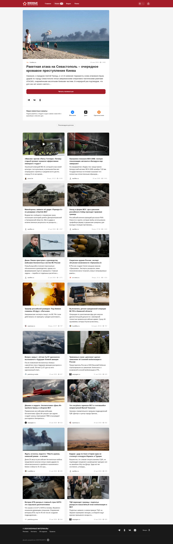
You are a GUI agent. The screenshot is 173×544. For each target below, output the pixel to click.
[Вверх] (146, 530)
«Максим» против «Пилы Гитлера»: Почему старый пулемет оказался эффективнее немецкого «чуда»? (43, 161)
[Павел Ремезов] (70, 229)
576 (106, 471)
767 (106, 326)
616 (61, 422)
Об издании (43, 531)
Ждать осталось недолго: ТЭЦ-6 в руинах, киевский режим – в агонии (42, 455)
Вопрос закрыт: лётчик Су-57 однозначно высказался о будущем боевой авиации (42, 358)
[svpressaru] (26, 326)
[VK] (130, 530)
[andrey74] (28, 62)
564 (61, 519)
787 (61, 326)
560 (106, 519)
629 (106, 374)
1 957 (61, 229)
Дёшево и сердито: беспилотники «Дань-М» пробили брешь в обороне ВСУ (43, 407)
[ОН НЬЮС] (70, 277)
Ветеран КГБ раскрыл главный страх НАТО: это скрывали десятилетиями (43, 503)
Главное (48, 3)
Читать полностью (66, 91)
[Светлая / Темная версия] (141, 4)
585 (61, 471)
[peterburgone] (26, 422)
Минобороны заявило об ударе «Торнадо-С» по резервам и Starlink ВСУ (43, 211)
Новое (59, 3)
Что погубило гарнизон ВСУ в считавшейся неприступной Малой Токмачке (87, 407)
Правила (52, 531)
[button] (28, 100)
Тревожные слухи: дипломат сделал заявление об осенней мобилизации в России (85, 359)
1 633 (105, 229)
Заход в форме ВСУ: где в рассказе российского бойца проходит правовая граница (85, 212)
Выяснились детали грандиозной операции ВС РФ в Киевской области (87, 310)
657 (61, 374)
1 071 (61, 277)
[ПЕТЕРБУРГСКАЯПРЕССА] (26, 519)
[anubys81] (26, 178)
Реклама (25, 531)
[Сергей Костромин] (70, 178)
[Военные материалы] (30, 4)
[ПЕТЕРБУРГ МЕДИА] (26, 374)
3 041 (105, 178)
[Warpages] (70, 374)
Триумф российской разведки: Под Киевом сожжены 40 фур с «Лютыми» (43, 310)
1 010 (105, 277)
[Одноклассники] (125, 530)
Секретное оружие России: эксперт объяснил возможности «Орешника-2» (85, 261)
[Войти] (148, 4)
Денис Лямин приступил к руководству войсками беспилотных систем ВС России (42, 261)
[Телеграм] (119, 530)
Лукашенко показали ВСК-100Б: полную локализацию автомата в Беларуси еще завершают (86, 161)
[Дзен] (135, 530)
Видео (68, 3)
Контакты (34, 531)
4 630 (61, 178)
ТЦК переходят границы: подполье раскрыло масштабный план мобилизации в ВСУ (88, 504)
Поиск (77, 3)
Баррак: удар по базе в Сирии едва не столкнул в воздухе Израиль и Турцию (85, 455)
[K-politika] (70, 326)
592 (106, 422)
